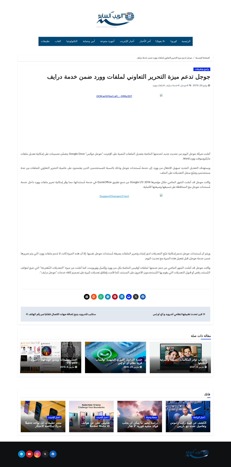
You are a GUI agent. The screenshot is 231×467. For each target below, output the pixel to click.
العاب (58, 41)
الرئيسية (186, 41)
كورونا (173, 41)
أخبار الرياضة (199, 417)
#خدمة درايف (172, 85)
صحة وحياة (151, 417)
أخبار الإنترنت (127, 41)
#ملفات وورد (159, 85)
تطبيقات (45, 41)
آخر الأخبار (145, 41)
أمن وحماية (89, 41)
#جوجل (184, 85)
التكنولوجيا (72, 41)
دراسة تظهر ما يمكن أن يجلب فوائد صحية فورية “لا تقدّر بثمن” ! (140, 426)
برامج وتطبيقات (202, 69)
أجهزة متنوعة (107, 41)
